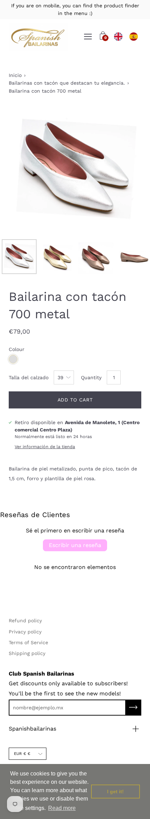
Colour (16, 349)
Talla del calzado (28, 377)
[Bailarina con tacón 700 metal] (19, 256)
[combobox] (118, 36)
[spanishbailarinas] (38, 37)
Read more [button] (62, 808)
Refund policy (25, 620)
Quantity (91, 377)
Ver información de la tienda (45, 446)
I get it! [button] (115, 791)
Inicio (15, 75)
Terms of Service (28, 642)
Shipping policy (27, 653)
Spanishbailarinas (32, 728)
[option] (133, 36)
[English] (118, 36)
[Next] (124, 170)
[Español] (133, 36)
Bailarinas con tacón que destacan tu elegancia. (67, 83)
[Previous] (26, 170)
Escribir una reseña (75, 545)
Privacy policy (25, 631)
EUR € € (22, 753)
